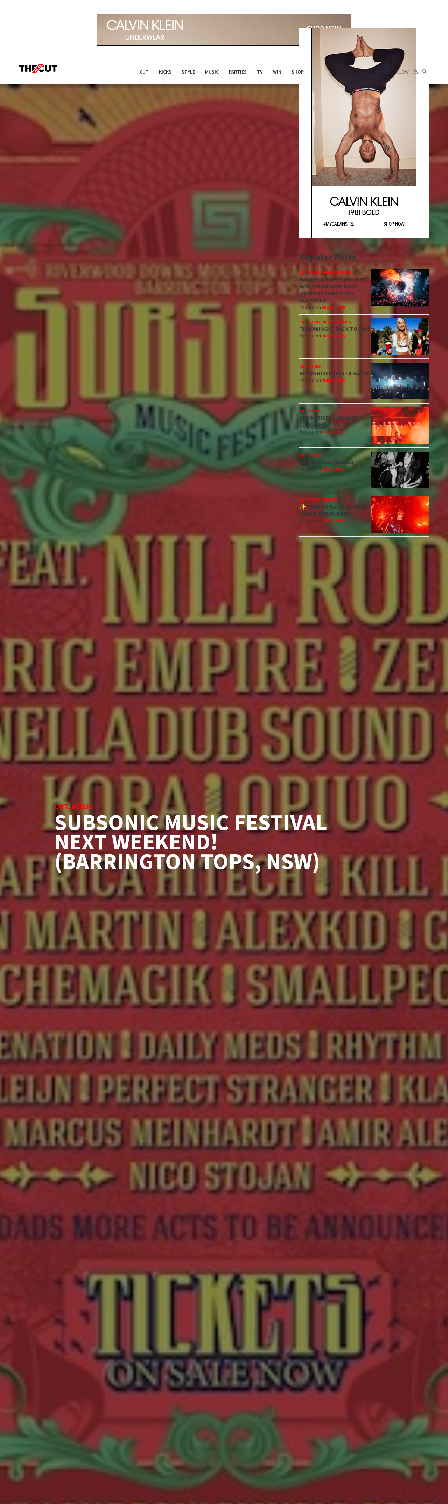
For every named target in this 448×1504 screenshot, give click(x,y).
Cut (144, 72)
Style (188, 72)
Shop (298, 72)
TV (260, 72)
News (328, 272)
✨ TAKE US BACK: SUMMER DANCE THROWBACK (333, 510)
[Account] (415, 71)
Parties (238, 72)
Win (277, 72)
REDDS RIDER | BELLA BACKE (334, 373)
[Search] (424, 71)
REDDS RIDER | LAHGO (326, 462)
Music (212, 72)
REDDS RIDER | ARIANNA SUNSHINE (328, 421)
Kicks (165, 72)
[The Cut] (39, 68)
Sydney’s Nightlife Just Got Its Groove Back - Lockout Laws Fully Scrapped (332, 289)
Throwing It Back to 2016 (334, 328)
